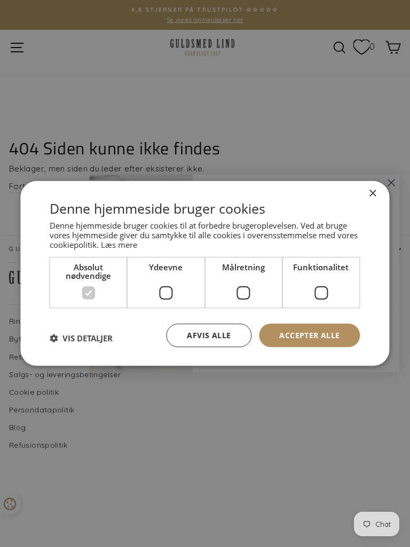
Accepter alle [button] (309, 335)
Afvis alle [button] (209, 335)
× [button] (372, 194)
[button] (81, 338)
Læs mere (119, 244)
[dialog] (204, 273)
